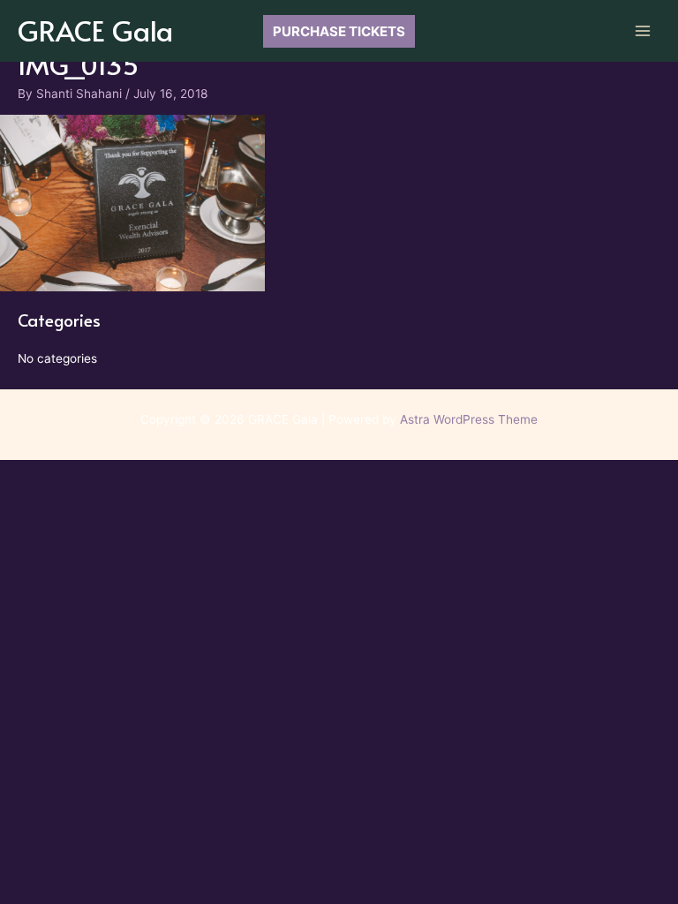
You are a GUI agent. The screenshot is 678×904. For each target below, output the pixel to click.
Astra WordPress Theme (469, 419)
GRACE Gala (95, 30)
